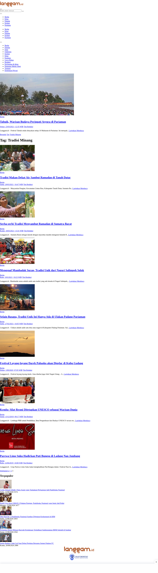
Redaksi (8, 62)
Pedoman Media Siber (13, 66)
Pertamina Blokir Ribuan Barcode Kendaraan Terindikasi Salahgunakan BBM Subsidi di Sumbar (35, 530)
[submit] (23, 11)
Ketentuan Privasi (11, 71)
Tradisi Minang (15, 135)
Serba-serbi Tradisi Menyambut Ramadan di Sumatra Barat (36, 223)
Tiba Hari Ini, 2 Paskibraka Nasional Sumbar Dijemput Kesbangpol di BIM (27, 517)
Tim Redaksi (28, 127)
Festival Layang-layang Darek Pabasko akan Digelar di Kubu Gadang (41, 363)
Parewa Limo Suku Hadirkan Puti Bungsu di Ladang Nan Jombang (40, 455)
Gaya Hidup (9, 60)
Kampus (8, 25)
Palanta (7, 21)
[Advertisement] (79, 568)
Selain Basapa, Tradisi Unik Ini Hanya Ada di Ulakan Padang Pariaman (42, 316)
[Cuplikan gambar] (6, 488)
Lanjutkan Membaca (76, 131)
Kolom (7, 23)
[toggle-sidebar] (1, 13)
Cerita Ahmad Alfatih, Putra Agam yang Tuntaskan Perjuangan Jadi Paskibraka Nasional (32, 490)
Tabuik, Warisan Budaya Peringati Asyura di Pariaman (33, 121)
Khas (6, 19)
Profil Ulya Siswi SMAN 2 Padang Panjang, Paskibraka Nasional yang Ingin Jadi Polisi (32, 503)
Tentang (8, 68)
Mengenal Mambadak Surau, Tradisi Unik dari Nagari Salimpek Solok (42, 270)
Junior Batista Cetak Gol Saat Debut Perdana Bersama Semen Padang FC (27, 543)
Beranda (3, 135)
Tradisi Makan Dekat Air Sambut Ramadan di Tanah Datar (35, 177)
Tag (8, 135)
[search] (1, 42)
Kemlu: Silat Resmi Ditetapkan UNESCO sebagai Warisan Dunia (38, 409)
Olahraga (8, 52)
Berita (7, 17)
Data (6, 50)
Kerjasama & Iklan (11, 64)
